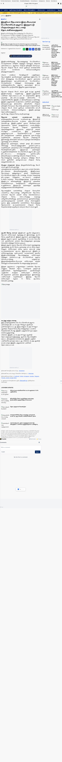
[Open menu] (1, 3)
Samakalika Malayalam (25, 1)
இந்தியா (4, 19)
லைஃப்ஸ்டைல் (51, 10)
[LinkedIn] (33, 49)
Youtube (32, 376)
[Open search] (3, 3)
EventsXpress (54, 1)
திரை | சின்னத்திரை (29, 10)
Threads (3, 378)
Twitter (21, 376)
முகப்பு (6, 10)
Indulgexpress (42, 1)
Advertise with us (14, 229)
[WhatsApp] (24, 49)
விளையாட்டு (41, 10)
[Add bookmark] (39, 19)
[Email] (36, 49)
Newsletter (21, 370)
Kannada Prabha (15, 1)
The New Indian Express (6, 1)
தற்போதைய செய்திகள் (16, 10)
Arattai (7, 378)
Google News (13, 378)
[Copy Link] (39, 49)
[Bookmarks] (58, 3)
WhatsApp (30, 373)
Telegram (36, 376)
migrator (3, 53)
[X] (27, 49)
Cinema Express (34, 1)
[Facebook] (30, 49)
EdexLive (48, 1)
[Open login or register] (61, 3)
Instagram (26, 376)
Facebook (16, 376)
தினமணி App (23, 380)
